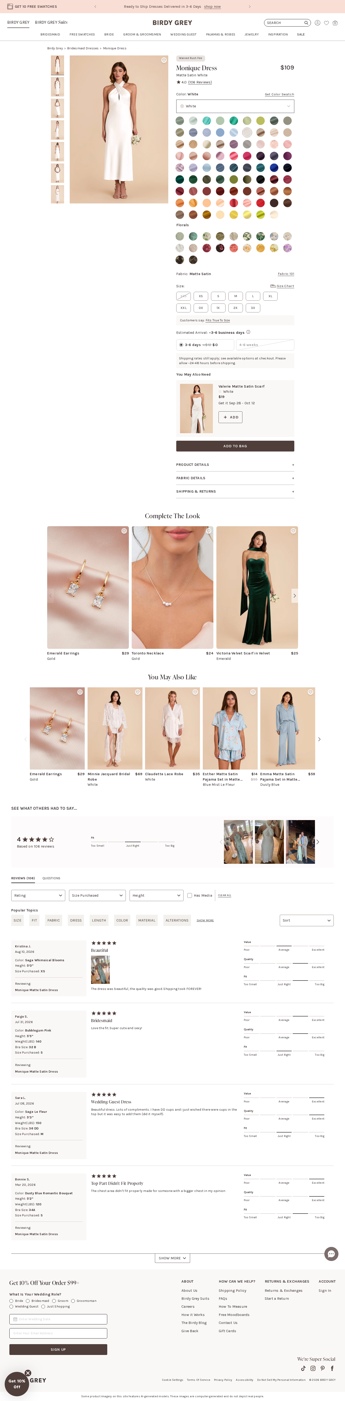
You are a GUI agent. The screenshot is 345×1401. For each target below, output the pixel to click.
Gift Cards (227, 1331)
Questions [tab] (51, 878)
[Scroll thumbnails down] (57, 200)
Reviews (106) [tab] (23, 878)
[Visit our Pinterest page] (322, 1368)
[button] (17, 1384)
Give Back (189, 1331)
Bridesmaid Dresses (83, 48)
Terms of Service (198, 1380)
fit (34, 920)
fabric (53, 920)
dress (76, 920)
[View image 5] (57, 152)
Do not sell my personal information (281, 1380)
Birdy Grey (18, 22)
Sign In (325, 1290)
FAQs (223, 1298)
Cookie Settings (173, 1380)
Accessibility (244, 1380)
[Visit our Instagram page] (313, 1368)
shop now (192, 6)
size (17, 920)
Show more (205, 920)
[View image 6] (57, 173)
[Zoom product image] (119, 129)
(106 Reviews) (200, 82)
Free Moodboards (234, 1314)
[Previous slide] (95, 6)
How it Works (193, 1314)
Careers (188, 1306)
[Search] (287, 23)
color (122, 920)
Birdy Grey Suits (195, 1298)
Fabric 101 (286, 274)
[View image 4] (57, 130)
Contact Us (228, 1322)
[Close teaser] (27, 1373)
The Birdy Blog (194, 1322)
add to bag (235, 446)
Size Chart (285, 286)
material (146, 920)
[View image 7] (57, 195)
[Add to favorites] (164, 60)
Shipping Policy (232, 1290)
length (99, 920)
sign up (58, 1349)
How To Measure (233, 1306)
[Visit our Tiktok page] (303, 1368)
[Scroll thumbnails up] (57, 58)
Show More (170, 1258)
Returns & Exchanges (284, 1290)
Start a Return (277, 1298)
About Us (189, 1290)
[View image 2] (57, 87)
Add (234, 417)
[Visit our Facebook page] (332, 1368)
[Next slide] (249, 6)
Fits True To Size (218, 320)
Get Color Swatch (279, 94)
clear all (224, 895)
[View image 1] (57, 65)
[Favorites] (326, 22)
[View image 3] (57, 108)
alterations (177, 920)
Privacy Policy (223, 1380)
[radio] (180, 121)
